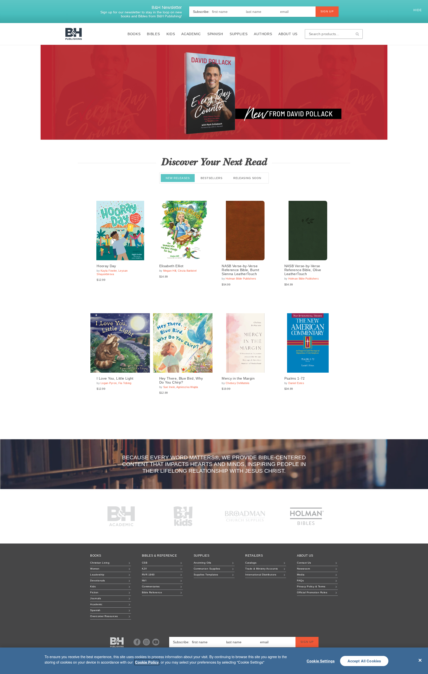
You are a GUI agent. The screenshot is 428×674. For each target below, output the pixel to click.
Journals (95, 598)
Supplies (239, 34)
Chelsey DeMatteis (238, 383)
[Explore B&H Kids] (183, 516)
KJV (144, 568)
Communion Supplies (207, 568)
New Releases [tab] (178, 178)
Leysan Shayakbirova (112, 272)
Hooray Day (106, 266)
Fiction (94, 592)
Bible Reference (152, 592)
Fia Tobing (125, 383)
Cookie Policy (147, 662)
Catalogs (250, 562)
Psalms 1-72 (294, 378)
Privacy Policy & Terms (311, 586)
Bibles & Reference (159, 555)
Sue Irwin (169, 387)
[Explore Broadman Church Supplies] (245, 516)
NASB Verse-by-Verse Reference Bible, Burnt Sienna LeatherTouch (240, 270)
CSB (145, 562)
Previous (44, 92)
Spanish (215, 34)
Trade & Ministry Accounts (261, 568)
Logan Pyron (109, 383)
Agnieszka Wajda (187, 387)
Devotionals (97, 580)
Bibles (153, 34)
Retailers (254, 555)
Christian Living (99, 562)
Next (383, 92)
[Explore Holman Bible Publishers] (307, 516)
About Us (287, 34)
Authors (263, 34)
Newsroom (303, 568)
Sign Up (327, 11)
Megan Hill (169, 270)
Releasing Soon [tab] (247, 178)
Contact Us (304, 562)
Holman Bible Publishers (241, 278)
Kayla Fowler (109, 270)
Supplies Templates (206, 574)
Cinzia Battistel (187, 270)
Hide (418, 10)
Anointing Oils (202, 562)
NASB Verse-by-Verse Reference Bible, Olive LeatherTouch (302, 270)
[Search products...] (357, 34)
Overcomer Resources (104, 616)
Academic (191, 34)
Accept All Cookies (364, 660)
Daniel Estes (296, 383)
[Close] (420, 660)
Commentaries (151, 586)
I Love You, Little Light (115, 378)
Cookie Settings (321, 660)
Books (134, 34)
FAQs (300, 580)
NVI (144, 580)
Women (95, 568)
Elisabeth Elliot (171, 266)
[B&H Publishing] (117, 642)
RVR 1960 (148, 574)
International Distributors (260, 574)
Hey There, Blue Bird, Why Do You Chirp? (181, 380)
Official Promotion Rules (312, 592)
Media (301, 574)
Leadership (97, 574)
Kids (170, 34)
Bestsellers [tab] (211, 178)
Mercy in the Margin (238, 378)
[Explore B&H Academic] (121, 516)
